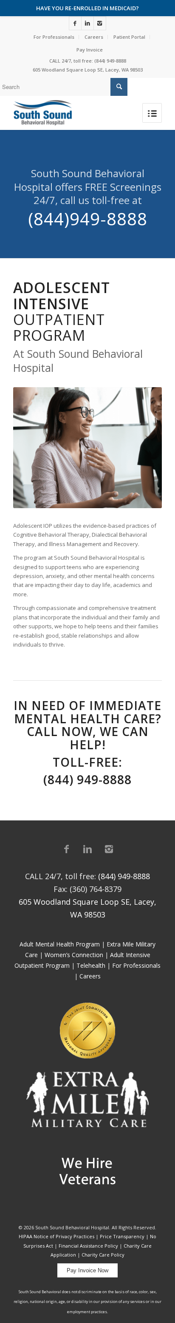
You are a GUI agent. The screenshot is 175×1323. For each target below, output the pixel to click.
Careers (94, 37)
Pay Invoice (89, 49)
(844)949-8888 (87, 218)
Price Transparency (122, 1236)
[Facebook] (75, 23)
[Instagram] (100, 23)
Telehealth (90, 965)
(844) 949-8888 (110, 61)
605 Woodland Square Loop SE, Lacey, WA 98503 (88, 69)
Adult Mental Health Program (60, 944)
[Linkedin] (87, 23)
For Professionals (54, 37)
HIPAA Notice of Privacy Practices (56, 1236)
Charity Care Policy (103, 1254)
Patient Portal (129, 37)
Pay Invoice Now (87, 1270)
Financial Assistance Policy (88, 1245)
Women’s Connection (74, 955)
